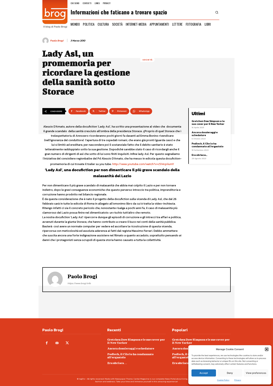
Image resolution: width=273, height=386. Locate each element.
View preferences (256, 372)
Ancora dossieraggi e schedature (205, 133)
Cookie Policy (223, 380)
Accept (204, 372)
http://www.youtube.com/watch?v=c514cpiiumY (143, 164)
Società (147, 59)
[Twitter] (67, 343)
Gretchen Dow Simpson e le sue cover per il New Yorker (208, 122)
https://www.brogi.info (79, 283)
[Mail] (57, 343)
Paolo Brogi (57, 40)
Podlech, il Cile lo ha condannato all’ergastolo (207, 145)
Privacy (237, 380)
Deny (230, 372)
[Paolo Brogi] (46, 40)
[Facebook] (46, 343)
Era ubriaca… (199, 155)
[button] (266, 349)
